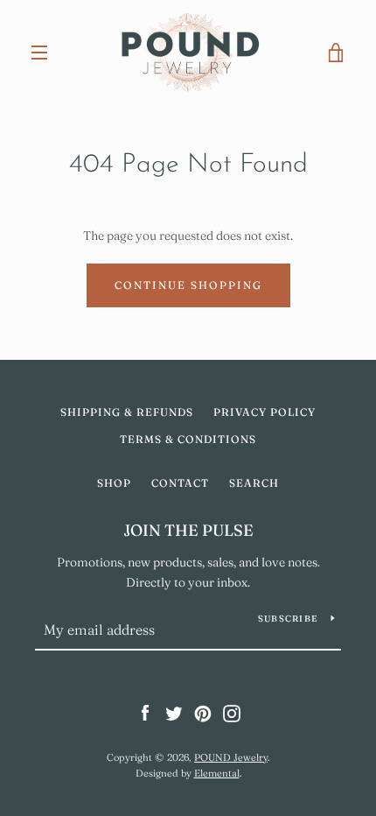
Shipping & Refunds (126, 412)
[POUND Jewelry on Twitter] (174, 713)
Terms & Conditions (188, 439)
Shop (114, 482)
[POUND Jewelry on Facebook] (145, 713)
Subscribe (287, 618)
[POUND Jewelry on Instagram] (231, 713)
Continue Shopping (188, 285)
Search (254, 482)
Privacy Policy (264, 412)
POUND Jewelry (231, 757)
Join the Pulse (188, 530)
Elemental (217, 773)
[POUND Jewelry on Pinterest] (203, 713)
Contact (180, 482)
